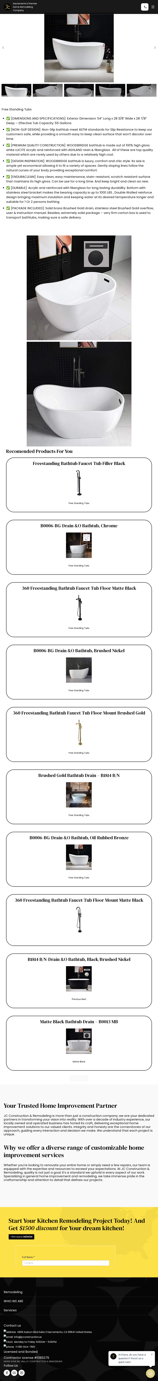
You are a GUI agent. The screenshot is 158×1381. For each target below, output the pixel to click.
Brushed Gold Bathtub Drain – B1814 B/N (79, 775)
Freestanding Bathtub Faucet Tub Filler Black (79, 463)
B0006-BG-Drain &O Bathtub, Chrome (79, 525)
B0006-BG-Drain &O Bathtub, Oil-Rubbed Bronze (79, 837)
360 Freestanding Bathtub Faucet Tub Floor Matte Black (79, 588)
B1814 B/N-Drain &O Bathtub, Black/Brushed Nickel (79, 959)
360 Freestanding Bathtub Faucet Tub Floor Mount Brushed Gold (79, 713)
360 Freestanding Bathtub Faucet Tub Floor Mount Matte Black (79, 900)
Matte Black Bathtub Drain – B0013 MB (79, 1021)
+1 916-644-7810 (25, 1347)
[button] (3, 47)
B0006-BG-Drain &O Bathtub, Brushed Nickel (79, 650)
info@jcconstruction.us (28, 1337)
